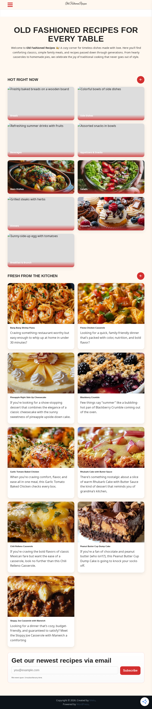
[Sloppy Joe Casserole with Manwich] (41, 596)
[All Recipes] (140, 276)
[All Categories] (140, 79)
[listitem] (41, 103)
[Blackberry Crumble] (111, 373)
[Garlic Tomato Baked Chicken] (41, 447)
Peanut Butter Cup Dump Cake (95, 546)
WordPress (83, 704)
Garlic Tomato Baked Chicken (24, 472)
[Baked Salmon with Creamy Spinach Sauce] (41, 303)
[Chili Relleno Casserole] (41, 522)
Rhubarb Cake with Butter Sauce (96, 472)
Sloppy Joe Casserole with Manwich (27, 621)
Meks (92, 700)
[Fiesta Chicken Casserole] (111, 303)
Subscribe (130, 670)
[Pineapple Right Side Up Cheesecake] (41, 373)
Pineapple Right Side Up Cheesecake (28, 397)
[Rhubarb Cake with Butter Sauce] (111, 447)
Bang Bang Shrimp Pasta (22, 328)
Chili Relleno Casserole (21, 546)
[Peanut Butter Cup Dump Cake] (111, 522)
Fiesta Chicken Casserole (92, 328)
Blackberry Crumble (90, 397)
